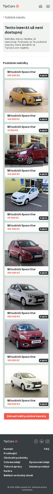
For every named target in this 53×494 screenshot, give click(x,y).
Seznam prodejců (39, 466)
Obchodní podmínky (16, 457)
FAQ (46, 449)
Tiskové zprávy (13, 466)
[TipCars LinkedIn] (42, 442)
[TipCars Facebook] (36, 442)
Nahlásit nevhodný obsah (18, 475)
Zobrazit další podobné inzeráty (26, 416)
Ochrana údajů (12, 462)
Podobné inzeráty (15, 17)
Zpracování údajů (39, 462)
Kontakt (8, 449)
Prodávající (10, 453)
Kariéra (8, 471)
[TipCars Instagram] (47, 442)
